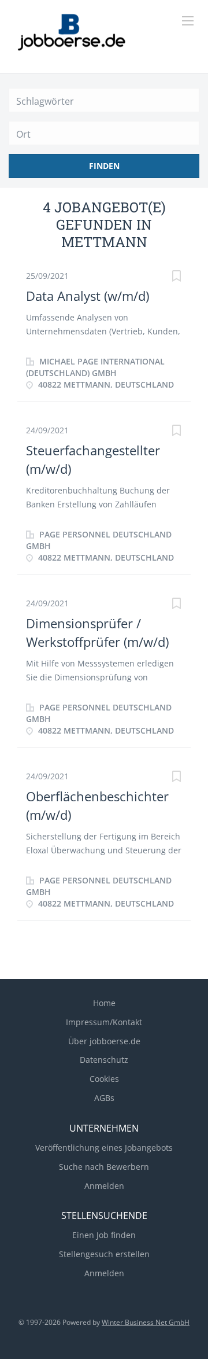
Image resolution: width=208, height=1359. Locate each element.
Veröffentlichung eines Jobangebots (104, 1147)
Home (104, 1002)
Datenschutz (104, 1059)
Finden (104, 165)
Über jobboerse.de (104, 1041)
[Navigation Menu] (188, 20)
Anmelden (104, 1185)
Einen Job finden (104, 1234)
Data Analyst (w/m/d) (87, 295)
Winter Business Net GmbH (146, 1322)
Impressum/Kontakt (104, 1022)
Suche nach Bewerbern (104, 1166)
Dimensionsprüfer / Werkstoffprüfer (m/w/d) (97, 632)
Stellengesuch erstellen (104, 1253)
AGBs (104, 1097)
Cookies (104, 1078)
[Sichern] (176, 277)
